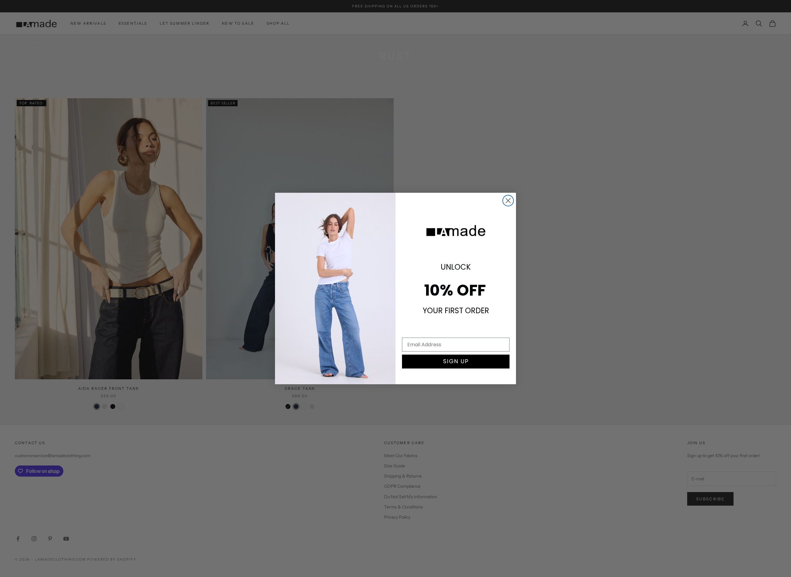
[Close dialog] (508, 200)
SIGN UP (456, 361)
